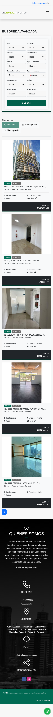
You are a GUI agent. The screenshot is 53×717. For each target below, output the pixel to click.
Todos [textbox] (11, 48)
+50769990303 (26, 600)
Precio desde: (11, 89)
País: (9, 43)
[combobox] (16, 48)
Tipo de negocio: (33, 71)
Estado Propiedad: (13, 71)
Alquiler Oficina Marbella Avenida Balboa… (25, 409)
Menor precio (30, 125)
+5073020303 (26, 604)
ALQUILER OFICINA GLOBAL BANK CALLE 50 (22, 483)
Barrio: (9, 61)
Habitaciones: (12, 80)
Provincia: (30, 43)
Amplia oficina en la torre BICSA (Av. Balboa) (25, 187)
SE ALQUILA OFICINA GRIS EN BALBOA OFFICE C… (24, 335)
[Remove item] (30, 75)
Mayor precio (13, 130)
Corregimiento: (32, 52)
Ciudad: (10, 52)
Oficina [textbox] (32, 66)
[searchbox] (29, 79)
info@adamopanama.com (26, 655)
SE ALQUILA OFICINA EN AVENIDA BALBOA (21, 261)
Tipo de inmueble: (33, 61)
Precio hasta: (31, 89)
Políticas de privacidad (26, 567)
